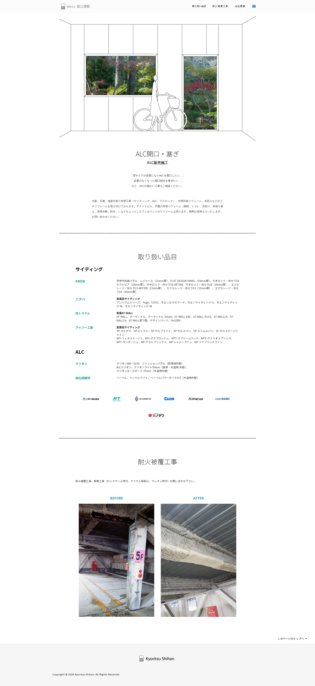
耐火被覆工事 (220, 6)
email (254, 6)
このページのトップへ (291, 638)
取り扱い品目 (199, 6)
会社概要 (240, 6)
